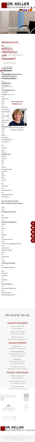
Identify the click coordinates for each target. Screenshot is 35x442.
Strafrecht (6, 82)
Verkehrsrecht (8, 86)
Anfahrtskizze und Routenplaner (17, 339)
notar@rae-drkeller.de (17, 363)
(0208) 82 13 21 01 (20, 361)
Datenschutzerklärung (17, 440)
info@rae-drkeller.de (17, 337)
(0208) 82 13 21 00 (20, 354)
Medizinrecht (25, 30)
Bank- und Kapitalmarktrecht (13, 55)
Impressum (26, 438)
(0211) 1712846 (20, 332)
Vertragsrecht (8, 90)
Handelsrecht (8, 67)
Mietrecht (6, 75)
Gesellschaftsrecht (9, 63)
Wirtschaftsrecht (8, 94)
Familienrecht (8, 59)
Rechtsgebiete (15, 30)
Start (7, 30)
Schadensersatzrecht (10, 78)
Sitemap (19, 438)
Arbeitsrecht (7, 47)
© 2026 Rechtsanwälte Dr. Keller (12, 436)
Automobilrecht (8, 51)
